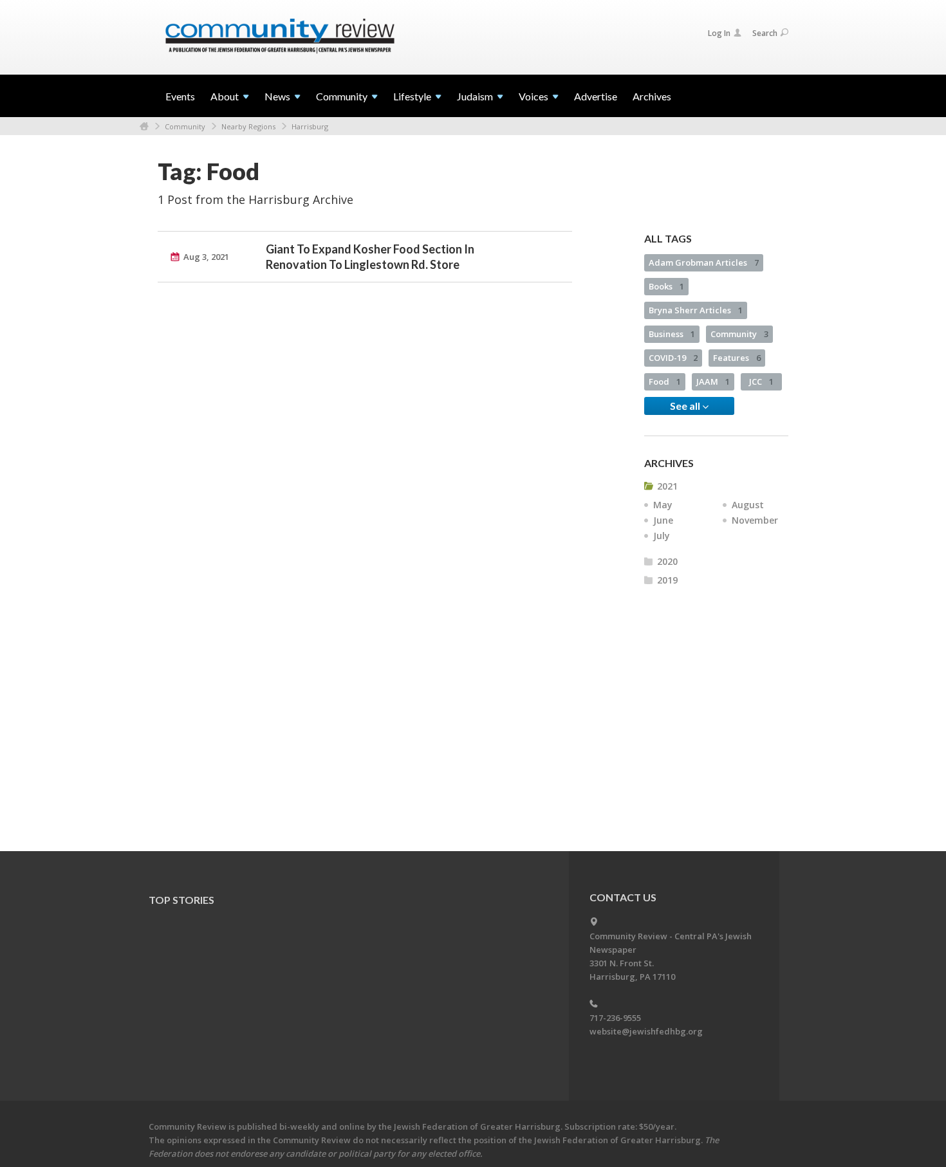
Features (737, 357)
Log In (719, 33)
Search (764, 33)
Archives (652, 96)
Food (665, 381)
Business (672, 334)
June (663, 520)
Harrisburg (310, 126)
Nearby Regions (248, 126)
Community (185, 126)
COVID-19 (673, 357)
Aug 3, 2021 (206, 256)
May (662, 505)
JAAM (713, 381)
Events (180, 96)
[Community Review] (280, 36)
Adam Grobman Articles (704, 262)
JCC (761, 381)
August (748, 505)
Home (144, 126)
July (661, 535)
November (755, 520)
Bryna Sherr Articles (696, 310)
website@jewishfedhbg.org (646, 1031)
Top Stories (181, 900)
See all (686, 406)
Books (666, 286)
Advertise (595, 96)
